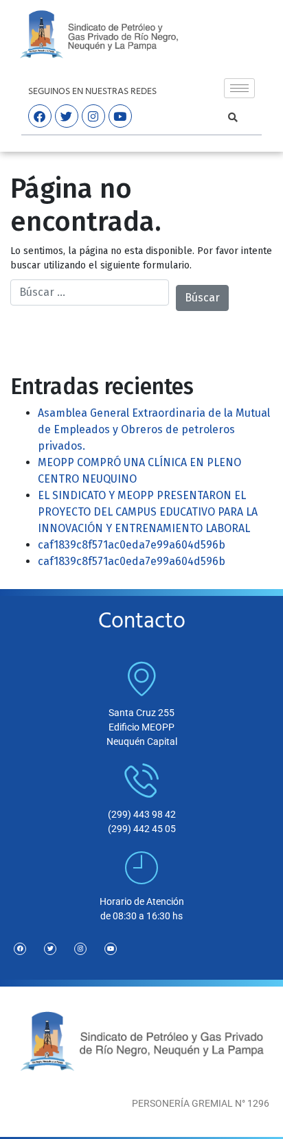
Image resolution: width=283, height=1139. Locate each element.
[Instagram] (80, 949)
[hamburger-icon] (239, 88)
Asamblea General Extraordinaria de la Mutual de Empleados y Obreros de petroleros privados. (154, 429)
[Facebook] (20, 949)
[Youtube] (110, 949)
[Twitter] (50, 949)
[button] (233, 117)
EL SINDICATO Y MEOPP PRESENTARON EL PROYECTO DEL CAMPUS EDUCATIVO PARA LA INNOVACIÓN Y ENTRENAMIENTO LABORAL (148, 512)
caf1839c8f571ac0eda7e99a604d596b (131, 544)
